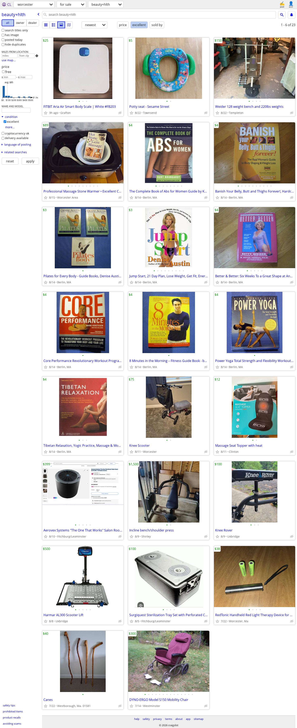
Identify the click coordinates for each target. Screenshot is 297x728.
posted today (13, 40)
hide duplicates (15, 44)
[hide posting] (120, 112)
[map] (69, 24)
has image (12, 35)
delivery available (16, 138)
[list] (46, 24)
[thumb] (53, 24)
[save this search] (291, 14)
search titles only (16, 30)
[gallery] (61, 24)
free (8, 72)
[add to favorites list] (45, 112)
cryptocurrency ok (17, 133)
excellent (13, 122)
